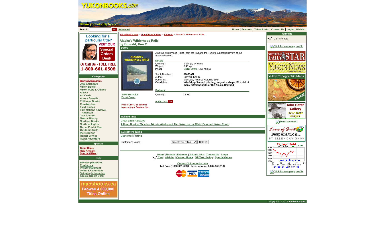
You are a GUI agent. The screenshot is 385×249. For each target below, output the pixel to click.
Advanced (124, 29)
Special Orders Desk (92, 176)
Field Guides (88, 107)
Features (247, 29)
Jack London (88, 115)
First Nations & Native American (94, 111)
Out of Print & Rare (92, 127)
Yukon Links (261, 29)
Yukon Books (89, 86)
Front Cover (128, 97)
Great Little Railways (133, 120)
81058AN (189, 74)
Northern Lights (90, 124)
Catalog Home (184, 157)
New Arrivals (87, 150)
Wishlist (300, 29)
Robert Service (89, 135)
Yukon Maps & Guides (94, 89)
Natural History (90, 118)
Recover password (91, 162)
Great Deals (87, 148)
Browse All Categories (91, 81)
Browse (170, 154)
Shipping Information (92, 173)
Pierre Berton (88, 133)
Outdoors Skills (90, 130)
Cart (160, 157)
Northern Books (90, 121)
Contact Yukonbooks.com (192, 163)
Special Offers (88, 153)
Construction (89, 104)
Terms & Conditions (91, 170)
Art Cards (86, 95)
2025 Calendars (90, 83)
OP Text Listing (204, 157)
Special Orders (223, 157)
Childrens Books (91, 101)
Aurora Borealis (90, 98)
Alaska (85, 92)
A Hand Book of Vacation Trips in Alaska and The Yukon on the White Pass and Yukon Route (175, 124)
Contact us (86, 165)
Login (290, 29)
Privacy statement (90, 168)
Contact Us (277, 29)
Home (235, 29)
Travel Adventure (91, 138)
